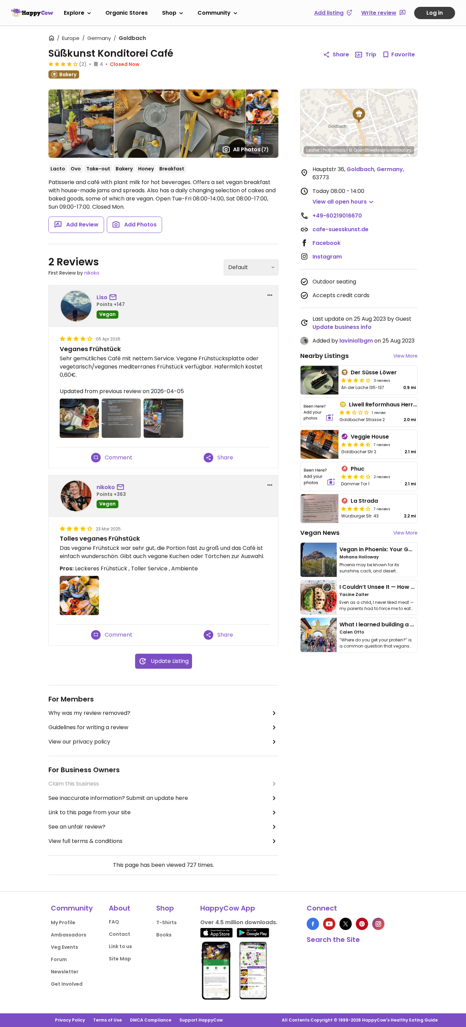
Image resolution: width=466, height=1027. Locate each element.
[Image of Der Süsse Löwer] (319, 380)
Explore (74, 13)
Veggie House (370, 437)
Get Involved (67, 984)
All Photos (251, 149)
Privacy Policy (70, 1020)
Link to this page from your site (89, 812)
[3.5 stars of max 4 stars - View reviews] (355, 476)
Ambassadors (68, 934)
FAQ (114, 921)
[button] (359, 115)
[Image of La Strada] (319, 508)
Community (214, 13)
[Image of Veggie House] (319, 444)
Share (341, 54)
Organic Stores (126, 13)
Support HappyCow (201, 1020)
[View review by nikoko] (76, 496)
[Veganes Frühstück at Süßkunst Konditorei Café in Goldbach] (79, 418)
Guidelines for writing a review (88, 727)
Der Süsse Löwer (374, 372)
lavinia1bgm (356, 341)
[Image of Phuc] (319, 476)
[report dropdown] (270, 295)
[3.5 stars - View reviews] (355, 380)
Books (164, 934)
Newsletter (64, 971)
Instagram (327, 257)
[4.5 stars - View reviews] (355, 444)
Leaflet (313, 150)
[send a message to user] (114, 297)
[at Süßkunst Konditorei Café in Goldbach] (121, 418)
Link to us (120, 946)
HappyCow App (227, 908)
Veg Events (64, 947)
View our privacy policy (79, 742)
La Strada (364, 501)
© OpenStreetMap (367, 150)
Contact (119, 934)
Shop (169, 13)
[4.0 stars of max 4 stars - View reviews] (355, 508)
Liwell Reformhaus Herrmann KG (394, 404)
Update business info (342, 327)
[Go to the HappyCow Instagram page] (378, 924)
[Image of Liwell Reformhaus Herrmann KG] (319, 412)
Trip (370, 54)
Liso (102, 297)
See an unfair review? (76, 827)
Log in (434, 13)
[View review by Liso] (76, 306)
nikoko (91, 272)
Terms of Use (107, 1020)
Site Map (120, 958)
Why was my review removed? (89, 713)
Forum (59, 959)
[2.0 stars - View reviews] (354, 412)
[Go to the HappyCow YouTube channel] (329, 924)
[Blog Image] (319, 560)
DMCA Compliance (150, 1020)
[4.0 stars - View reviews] (63, 64)
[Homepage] (32, 12)
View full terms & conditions (85, 841)
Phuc (357, 469)
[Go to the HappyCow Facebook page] (313, 924)
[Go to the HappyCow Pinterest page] (362, 924)
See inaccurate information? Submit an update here (118, 798)
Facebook (326, 243)
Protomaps (334, 150)
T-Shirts (166, 922)
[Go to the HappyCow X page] (345, 924)
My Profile (63, 922)
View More (405, 355)
